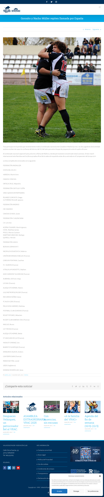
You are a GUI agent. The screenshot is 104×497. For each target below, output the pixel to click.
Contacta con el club (45, 450)
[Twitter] (9, 467)
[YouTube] (18, 467)
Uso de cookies (43, 464)
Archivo (26, 375)
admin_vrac (8, 375)
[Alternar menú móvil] (100, 7)
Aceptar (59, 491)
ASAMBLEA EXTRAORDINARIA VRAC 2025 (34, 419)
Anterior (88, 29)
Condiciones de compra (46, 469)
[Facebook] (4, 467)
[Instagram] (13, 467)
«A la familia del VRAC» (71, 417)
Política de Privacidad (45, 459)
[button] (100, 476)
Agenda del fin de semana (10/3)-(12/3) (92, 421)
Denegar (76, 491)
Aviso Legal (42, 455)
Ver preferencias (93, 491)
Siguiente (96, 29)
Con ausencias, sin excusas (51, 419)
